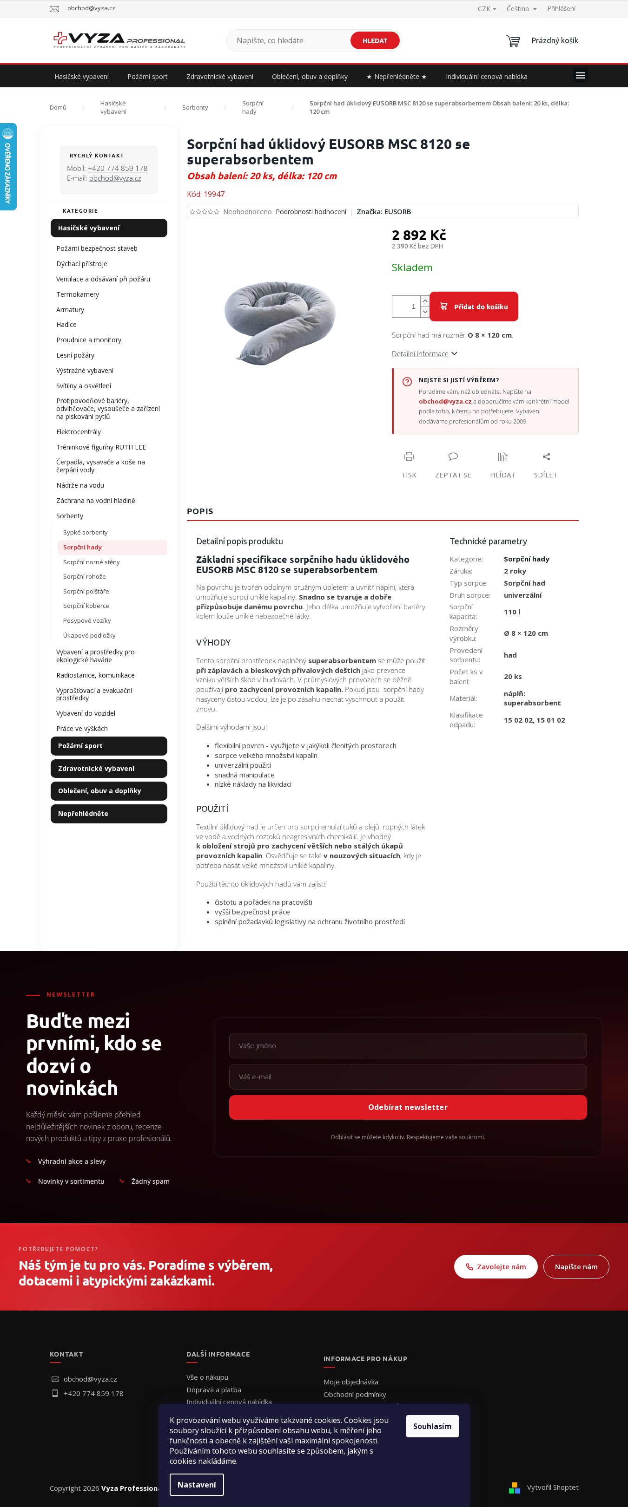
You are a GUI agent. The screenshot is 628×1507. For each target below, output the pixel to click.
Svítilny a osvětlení (83, 385)
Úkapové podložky (89, 635)
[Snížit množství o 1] (425, 312)
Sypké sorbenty (85, 532)
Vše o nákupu (207, 1377)
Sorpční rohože (84, 576)
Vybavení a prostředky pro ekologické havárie (95, 655)
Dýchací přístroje (81, 263)
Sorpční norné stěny (91, 562)
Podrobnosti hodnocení (311, 211)
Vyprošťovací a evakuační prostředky (94, 694)
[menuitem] (81, 76)
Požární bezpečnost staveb (97, 248)
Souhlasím (432, 1426)
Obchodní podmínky (355, 1394)
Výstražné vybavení (84, 370)
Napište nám (576, 1266)
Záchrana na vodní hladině (95, 500)
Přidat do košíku (481, 306)
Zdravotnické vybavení (96, 768)
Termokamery (77, 294)
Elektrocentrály (78, 431)
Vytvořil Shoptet (553, 1487)
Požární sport (80, 745)
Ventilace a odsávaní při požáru (103, 278)
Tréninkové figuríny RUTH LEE (101, 447)
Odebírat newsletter (408, 1107)
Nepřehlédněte (83, 813)
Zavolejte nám (501, 1266)
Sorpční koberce (86, 605)
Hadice (66, 324)
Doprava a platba (213, 1389)
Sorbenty (69, 515)
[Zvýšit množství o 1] (425, 301)
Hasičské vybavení (88, 227)
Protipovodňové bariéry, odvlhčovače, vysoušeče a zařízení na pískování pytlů (108, 408)
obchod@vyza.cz (115, 178)
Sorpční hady (82, 547)
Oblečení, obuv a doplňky (99, 790)
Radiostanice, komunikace (95, 675)
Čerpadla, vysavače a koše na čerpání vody (100, 465)
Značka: (384, 211)
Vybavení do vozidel (85, 713)
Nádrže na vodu (80, 485)
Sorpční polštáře (86, 591)
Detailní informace (420, 353)
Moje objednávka (351, 1381)
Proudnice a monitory (88, 339)
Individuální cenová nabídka (229, 1401)
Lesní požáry (75, 355)
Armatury (70, 309)
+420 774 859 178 (118, 168)
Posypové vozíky (87, 620)
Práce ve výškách (82, 728)
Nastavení (197, 1485)
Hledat (375, 40)
